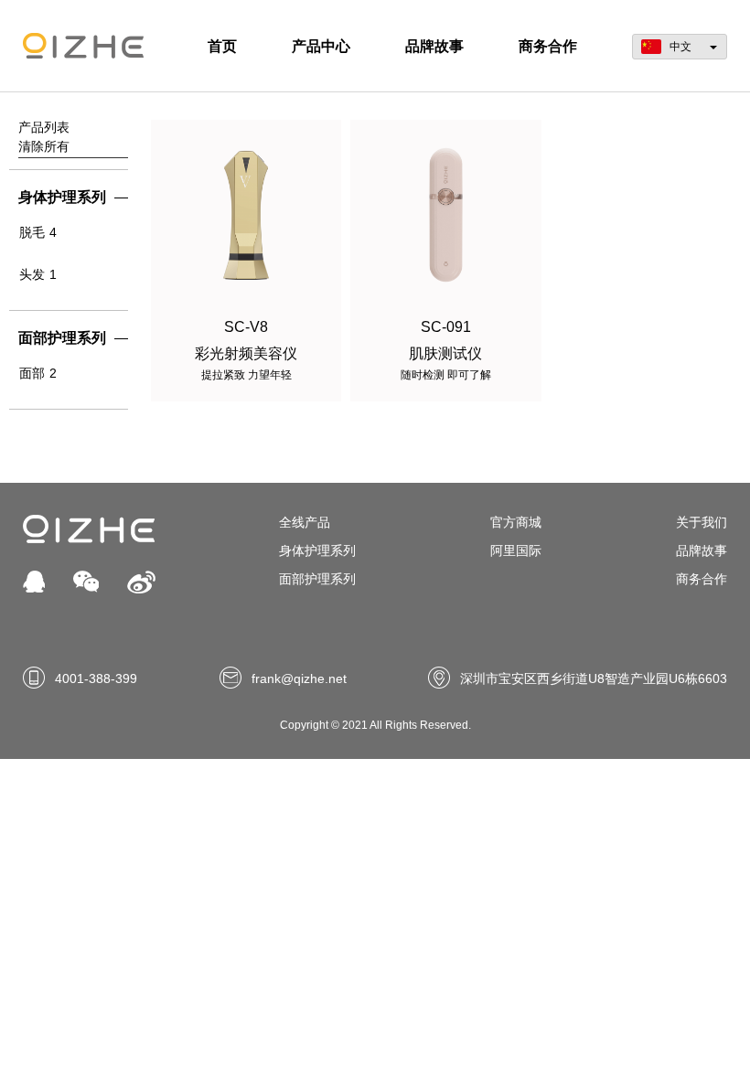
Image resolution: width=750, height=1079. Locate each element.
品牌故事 (434, 46)
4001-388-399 (96, 678)
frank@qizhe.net (299, 678)
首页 (222, 46)
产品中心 (321, 46)
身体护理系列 (317, 550)
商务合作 (548, 46)
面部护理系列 (317, 579)
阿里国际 (515, 550)
